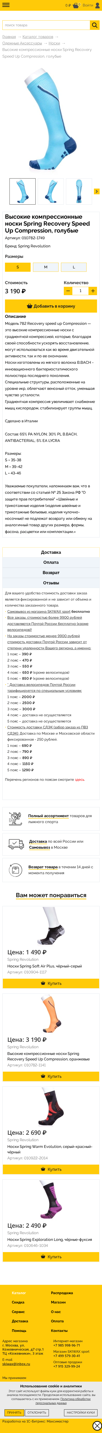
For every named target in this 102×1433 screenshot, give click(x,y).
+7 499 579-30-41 (66, 1355)
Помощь (19, 1331)
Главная (9, 36)
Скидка (18, 1302)
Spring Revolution (34, 246)
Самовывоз (39, 847)
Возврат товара (43, 867)
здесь (79, 779)
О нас (56, 1312)
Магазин (58, 1302)
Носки (54, 43)
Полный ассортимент (48, 816)
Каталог (19, 1293)
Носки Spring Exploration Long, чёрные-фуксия (49, 1239)
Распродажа (62, 1293)
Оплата (57, 1321)
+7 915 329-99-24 (66, 1366)
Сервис (18, 1312)
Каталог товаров (38, 36)
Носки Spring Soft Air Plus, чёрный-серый (44, 966)
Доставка (38, 841)
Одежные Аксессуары (22, 43)
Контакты (59, 1331)
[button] (97, 191)
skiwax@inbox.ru (16, 1364)
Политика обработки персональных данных (63, 1401)
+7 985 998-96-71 (66, 1345)
